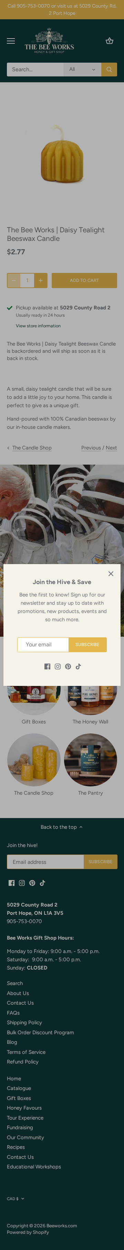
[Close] (110, 573)
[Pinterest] (68, 666)
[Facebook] (47, 666)
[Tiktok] (78, 666)
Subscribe (87, 644)
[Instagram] (58, 666)
